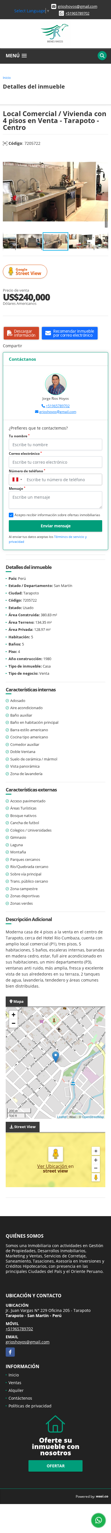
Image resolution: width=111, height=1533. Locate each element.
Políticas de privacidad (30, 1406)
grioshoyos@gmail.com (77, 6)
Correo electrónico (25, 453)
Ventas (15, 1382)
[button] (103, 157)
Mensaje (17, 488)
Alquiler (16, 1390)
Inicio (7, 77)
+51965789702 (77, 13)
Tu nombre (19, 436)
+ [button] (13, 1014)
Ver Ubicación (52, 1166)
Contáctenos (20, 1398)
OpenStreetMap (93, 1116)
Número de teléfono (27, 471)
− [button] (13, 1023)
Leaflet (62, 1116)
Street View (28, 271)
